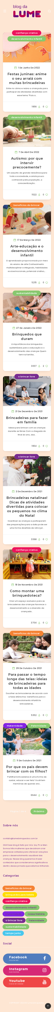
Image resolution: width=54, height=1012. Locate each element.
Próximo (39, 811)
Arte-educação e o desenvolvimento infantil (27, 250)
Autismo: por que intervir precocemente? (27, 162)
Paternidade (38, 725)
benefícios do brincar (27, 205)
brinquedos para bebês (20, 894)
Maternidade (15, 725)
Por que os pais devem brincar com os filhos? (27, 769)
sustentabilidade (26, 293)
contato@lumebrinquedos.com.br (20, 838)
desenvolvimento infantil (26, 38)
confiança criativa (27, 32)
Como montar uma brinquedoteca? (27, 593)
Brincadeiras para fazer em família (27, 420)
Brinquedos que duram (27, 336)
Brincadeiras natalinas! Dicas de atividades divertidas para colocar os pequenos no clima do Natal (27, 507)
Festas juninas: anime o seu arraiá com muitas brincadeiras (27, 78)
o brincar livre (26, 376)
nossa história (36, 914)
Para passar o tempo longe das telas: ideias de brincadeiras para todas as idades (27, 681)
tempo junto (13, 933)
